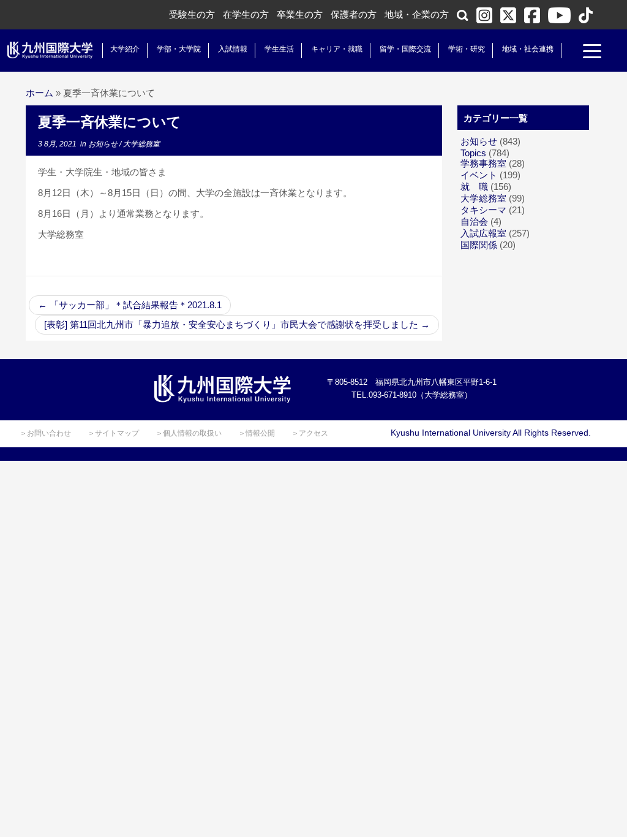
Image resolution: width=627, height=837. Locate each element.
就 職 (474, 186)
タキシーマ (483, 210)
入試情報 (232, 49)
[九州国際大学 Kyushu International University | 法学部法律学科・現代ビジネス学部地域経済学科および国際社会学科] (50, 50)
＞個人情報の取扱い (189, 433)
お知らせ (103, 144)
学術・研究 (466, 49)
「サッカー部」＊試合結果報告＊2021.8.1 (130, 305)
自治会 (474, 221)
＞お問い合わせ (45, 433)
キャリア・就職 (336, 49)
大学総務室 (141, 144)
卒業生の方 (300, 14)
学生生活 (279, 49)
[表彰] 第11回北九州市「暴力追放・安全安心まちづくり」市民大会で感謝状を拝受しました (237, 324)
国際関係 (478, 245)
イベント (478, 175)
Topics (473, 153)
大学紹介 (125, 49)
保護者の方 (354, 14)
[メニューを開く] (592, 53)
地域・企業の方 (417, 14)
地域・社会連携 (528, 49)
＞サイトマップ (113, 433)
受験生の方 (192, 14)
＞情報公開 (256, 433)
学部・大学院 (179, 49)
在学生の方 (246, 14)
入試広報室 (483, 233)
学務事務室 (483, 163)
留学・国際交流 (405, 49)
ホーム (39, 93)
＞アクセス (309, 433)
